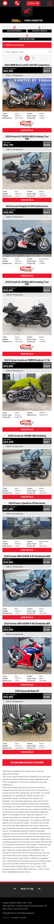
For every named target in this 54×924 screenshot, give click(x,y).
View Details (27, 130)
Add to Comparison (14, 75)
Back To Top (27, 888)
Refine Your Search (14, 45)
